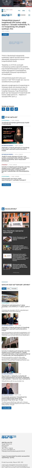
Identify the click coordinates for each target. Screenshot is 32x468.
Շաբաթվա (14, 288)
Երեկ (8, 288)
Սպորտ (5, 34)
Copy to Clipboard (16, 109)
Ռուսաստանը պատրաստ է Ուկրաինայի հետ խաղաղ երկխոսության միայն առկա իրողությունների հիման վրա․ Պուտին (14, 398)
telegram (12, 109)
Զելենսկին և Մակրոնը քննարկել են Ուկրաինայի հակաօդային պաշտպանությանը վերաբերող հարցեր (15, 149)
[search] (29, 11)
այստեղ (12, 457)
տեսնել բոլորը (6, 184)
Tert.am (7, 15)
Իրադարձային (6, 120)
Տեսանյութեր (11, 209)
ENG (23, 10)
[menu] (29, 15)
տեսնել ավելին (6, 408)
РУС (19, 10)
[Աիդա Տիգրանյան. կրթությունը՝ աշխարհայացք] (16, 220)
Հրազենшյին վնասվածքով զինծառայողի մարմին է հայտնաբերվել (15, 123)
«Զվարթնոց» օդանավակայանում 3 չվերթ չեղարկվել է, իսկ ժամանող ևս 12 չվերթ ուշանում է (16, 306)
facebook (3, 109)
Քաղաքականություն (7, 145)
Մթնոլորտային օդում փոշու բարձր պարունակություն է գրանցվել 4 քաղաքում (14, 179)
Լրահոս (23, 15)
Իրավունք (4, 164)
